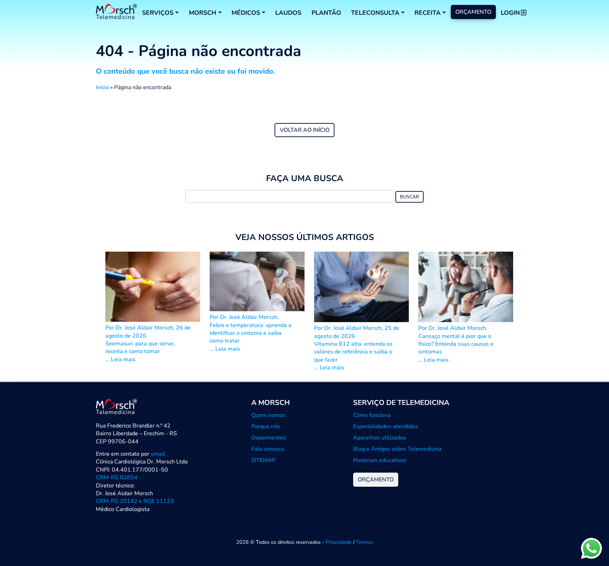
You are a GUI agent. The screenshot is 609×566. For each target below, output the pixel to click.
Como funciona (372, 415)
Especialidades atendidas (385, 426)
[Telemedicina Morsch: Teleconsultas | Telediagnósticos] (116, 12)
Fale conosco (267, 449)
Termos (364, 542)
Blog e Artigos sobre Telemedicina (397, 449)
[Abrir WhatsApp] (591, 548)
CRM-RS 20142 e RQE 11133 (135, 501)
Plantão (326, 12)
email (158, 454)
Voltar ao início (305, 130)
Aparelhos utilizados (379, 438)
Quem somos (268, 415)
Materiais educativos (379, 460)
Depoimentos (268, 438)
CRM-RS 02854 (116, 477)
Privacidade (339, 542)
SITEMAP (263, 460)
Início (102, 87)
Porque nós (265, 426)
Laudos (288, 12)
